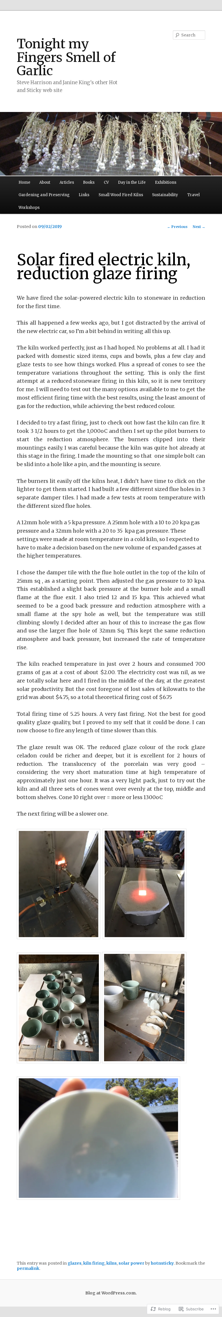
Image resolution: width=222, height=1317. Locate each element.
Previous (177, 227)
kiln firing (94, 1263)
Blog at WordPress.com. (111, 1293)
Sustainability (165, 194)
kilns (111, 1263)
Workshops (29, 207)
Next (199, 227)
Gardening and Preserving (44, 194)
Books (89, 182)
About (44, 182)
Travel (193, 194)
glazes (75, 1263)
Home (24, 182)
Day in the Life (132, 182)
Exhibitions (165, 182)
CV (106, 182)
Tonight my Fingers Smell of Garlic (66, 57)
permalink (28, 1268)
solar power (131, 1263)
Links (84, 194)
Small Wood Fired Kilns (121, 194)
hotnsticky (162, 1263)
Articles (67, 182)
